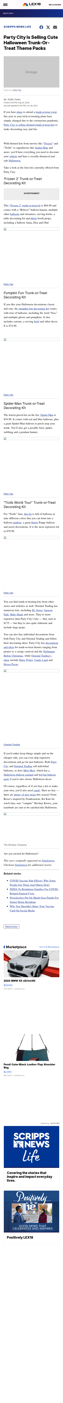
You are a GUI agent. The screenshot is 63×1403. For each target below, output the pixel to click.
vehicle (13, 156)
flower (34, 522)
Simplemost (48, 860)
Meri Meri (29, 770)
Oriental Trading (12, 744)
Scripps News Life (17, 26)
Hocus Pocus (11, 664)
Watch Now (54, 5)
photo (34, 218)
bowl (36, 321)
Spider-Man (41, 147)
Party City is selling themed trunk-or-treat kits (29, 125)
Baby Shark (16, 614)
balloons (14, 214)
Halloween (14, 160)
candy (37, 790)
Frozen (48, 143)
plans (19, 112)
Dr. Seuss (37, 610)
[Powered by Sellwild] (54, 1123)
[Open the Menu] (5, 4)
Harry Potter (26, 660)
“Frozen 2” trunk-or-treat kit (25, 205)
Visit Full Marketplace (49, 947)
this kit (28, 514)
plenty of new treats (25, 794)
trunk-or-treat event (46, 112)
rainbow (17, 522)
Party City (17, 90)
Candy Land (41, 660)
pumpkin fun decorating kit (34, 308)
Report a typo (11, 926)
